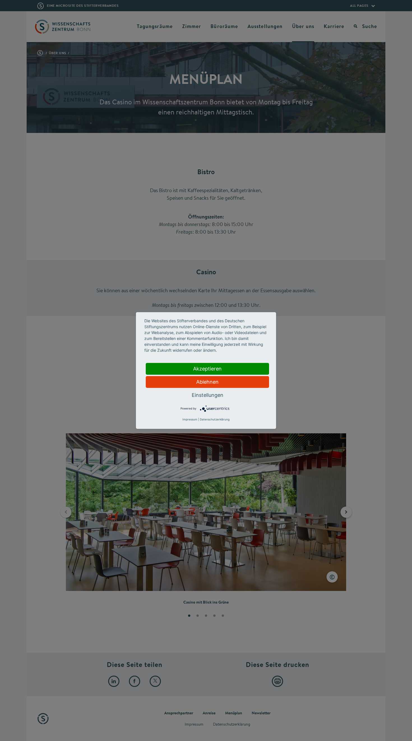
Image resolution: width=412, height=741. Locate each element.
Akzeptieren (207, 369)
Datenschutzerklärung (215, 419)
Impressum (189, 419)
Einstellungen (207, 395)
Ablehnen (207, 382)
